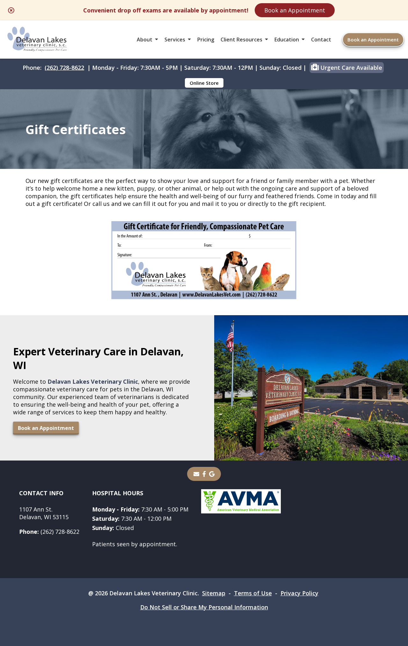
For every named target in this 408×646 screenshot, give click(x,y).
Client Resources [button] (241, 39)
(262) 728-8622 (64, 67)
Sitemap (213, 593)
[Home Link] (37, 39)
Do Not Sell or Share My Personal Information (204, 607)
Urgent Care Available (350, 67)
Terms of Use (253, 593)
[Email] (196, 474)
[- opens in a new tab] (204, 474)
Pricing (205, 39)
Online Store (204, 83)
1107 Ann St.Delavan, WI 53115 (44, 513)
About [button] (144, 39)
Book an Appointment (294, 10)
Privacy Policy (299, 593)
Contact (321, 39)
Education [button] (286, 39)
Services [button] (174, 39)
